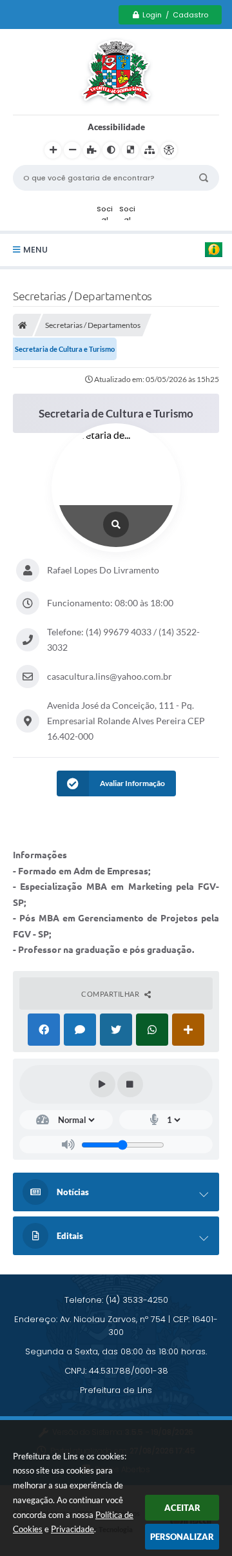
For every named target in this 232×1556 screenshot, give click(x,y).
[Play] (102, 1084)
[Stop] (130, 1084)
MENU (35, 250)
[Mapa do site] (149, 150)
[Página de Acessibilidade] (168, 150)
